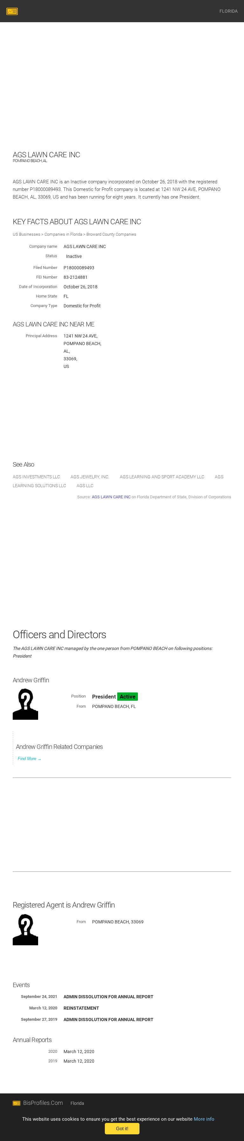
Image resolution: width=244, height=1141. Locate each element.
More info (204, 1119)
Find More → (30, 758)
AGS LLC (85, 485)
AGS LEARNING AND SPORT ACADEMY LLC (162, 476)
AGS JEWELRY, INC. (90, 476)
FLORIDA (229, 11)
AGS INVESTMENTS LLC (36, 476)
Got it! (122, 1128)
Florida (77, 1103)
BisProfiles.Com (43, 1102)
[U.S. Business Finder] (13, 11)
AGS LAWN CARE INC (111, 497)
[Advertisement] (122, 104)
